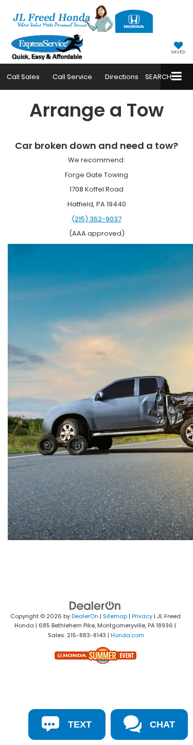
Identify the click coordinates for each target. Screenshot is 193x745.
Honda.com (127, 635)
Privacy (142, 616)
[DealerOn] (95, 605)
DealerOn (85, 616)
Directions (121, 77)
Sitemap (115, 616)
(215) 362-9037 (96, 219)
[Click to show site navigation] (177, 77)
